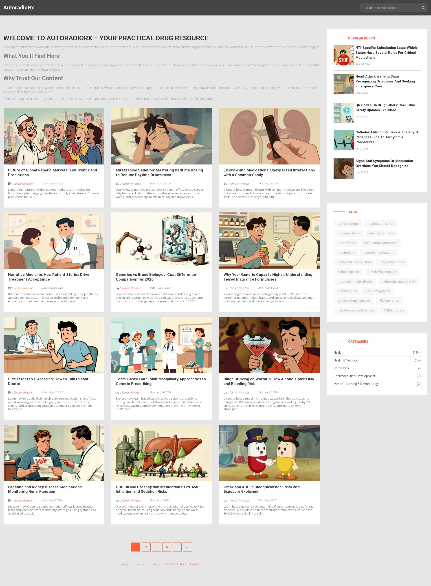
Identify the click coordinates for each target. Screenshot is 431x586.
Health (338, 352)
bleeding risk (347, 291)
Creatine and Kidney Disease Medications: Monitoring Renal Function (45, 489)
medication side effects (355, 281)
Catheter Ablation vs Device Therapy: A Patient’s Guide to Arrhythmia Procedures (387, 137)
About (126, 564)
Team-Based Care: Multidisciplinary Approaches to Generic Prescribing (161, 381)
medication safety (380, 223)
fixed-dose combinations (356, 310)
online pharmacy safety (398, 281)
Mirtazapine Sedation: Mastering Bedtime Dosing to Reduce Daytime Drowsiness (159, 172)
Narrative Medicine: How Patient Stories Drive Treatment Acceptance (48, 276)
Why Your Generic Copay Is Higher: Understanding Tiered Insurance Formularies (268, 276)
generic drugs (348, 223)
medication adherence (380, 243)
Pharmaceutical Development (354, 376)
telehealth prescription (354, 262)
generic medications (378, 252)
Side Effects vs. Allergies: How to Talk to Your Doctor (48, 381)
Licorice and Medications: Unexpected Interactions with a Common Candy (269, 172)
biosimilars (346, 252)
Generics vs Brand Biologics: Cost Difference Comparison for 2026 (156, 276)
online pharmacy (381, 233)
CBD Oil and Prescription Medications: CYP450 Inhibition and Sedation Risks (157, 489)
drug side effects (392, 262)
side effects (346, 243)
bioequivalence (349, 233)
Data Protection (175, 564)
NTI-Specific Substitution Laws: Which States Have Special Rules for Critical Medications (386, 53)
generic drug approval (354, 301)
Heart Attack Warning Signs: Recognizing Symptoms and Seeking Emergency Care (385, 81)
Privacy (154, 564)
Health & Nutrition (346, 360)
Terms (139, 564)
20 (187, 547)
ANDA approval (349, 272)
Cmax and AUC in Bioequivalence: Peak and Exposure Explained (262, 489)
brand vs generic (378, 291)
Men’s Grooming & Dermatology (356, 384)
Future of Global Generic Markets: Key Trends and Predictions (52, 172)
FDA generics (389, 301)
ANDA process (394, 310)
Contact (195, 564)
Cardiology (341, 368)
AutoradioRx (18, 7)
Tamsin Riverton (23, 183)
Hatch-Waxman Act (382, 272)
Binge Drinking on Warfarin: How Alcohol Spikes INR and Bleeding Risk (269, 381)
